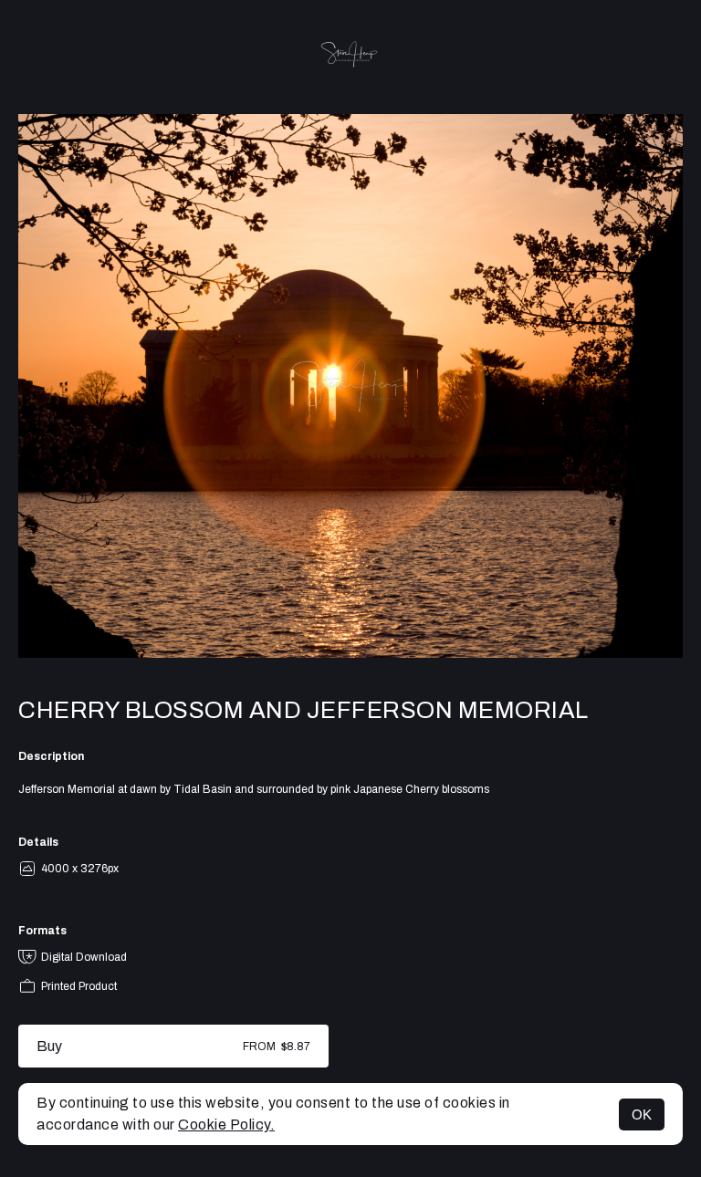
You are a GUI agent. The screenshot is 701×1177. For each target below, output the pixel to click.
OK (642, 1114)
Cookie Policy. (226, 1124)
